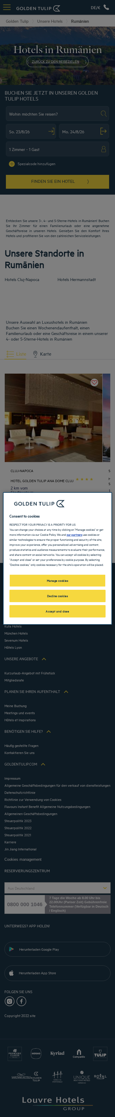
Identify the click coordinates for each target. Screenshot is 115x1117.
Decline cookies (57, 595)
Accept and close (57, 611)
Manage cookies (57, 580)
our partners (74, 534)
